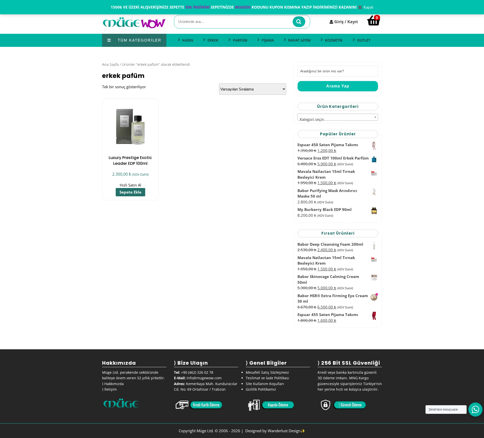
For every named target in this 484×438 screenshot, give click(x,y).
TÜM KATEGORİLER (138, 40)
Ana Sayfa (110, 64)
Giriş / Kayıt (346, 21)
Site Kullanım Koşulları (265, 383)
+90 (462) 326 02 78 (197, 372)
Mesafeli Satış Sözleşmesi (267, 372)
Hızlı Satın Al (130, 184)
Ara (299, 21)
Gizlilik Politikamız (261, 389)
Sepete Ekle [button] (130, 192)
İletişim (110, 389)
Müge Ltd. (205, 430)
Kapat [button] (368, 7)
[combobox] (337, 117)
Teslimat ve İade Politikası (267, 378)
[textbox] (338, 119)
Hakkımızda (114, 383)
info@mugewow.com (204, 378)
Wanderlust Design (284, 430)
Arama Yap (337, 86)
